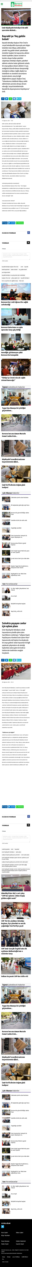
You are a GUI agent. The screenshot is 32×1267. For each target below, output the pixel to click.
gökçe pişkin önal (15, 278)
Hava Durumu (5, 1241)
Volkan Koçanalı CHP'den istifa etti (14, 976)
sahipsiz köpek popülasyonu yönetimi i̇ (11, 855)
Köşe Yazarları (5, 1235)
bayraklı (26, 266)
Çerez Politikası (16, 1257)
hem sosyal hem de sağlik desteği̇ (10, 281)
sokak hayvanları (6, 849)
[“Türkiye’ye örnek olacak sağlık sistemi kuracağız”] (16, 367)
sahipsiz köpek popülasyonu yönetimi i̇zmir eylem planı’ (15, 862)
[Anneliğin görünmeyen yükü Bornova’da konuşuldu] (16, 342)
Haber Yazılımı (5, 1261)
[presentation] (28, 232)
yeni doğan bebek (6, 272)
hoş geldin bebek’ (23, 269)
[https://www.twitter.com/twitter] (2, 1226)
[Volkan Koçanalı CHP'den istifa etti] (16, 965)
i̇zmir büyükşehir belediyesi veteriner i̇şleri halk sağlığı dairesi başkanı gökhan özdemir (14, 865)
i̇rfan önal (21, 281)
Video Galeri (19, 1233)
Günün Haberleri (21, 1241)
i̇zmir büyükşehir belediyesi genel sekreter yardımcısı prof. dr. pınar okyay (15, 858)
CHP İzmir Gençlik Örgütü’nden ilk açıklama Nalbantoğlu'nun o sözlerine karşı (14, 951)
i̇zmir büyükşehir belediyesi (8, 852)
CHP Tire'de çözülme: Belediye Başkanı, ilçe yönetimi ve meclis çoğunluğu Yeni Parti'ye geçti (13, 923)
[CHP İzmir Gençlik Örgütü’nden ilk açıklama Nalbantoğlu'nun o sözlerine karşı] (16, 938)
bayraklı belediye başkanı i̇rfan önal (10, 266)
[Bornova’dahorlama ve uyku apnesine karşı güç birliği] (16, 317)
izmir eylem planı (25, 855)
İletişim (9, 1257)
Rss (3, 1259)
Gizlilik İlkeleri (25, 1257)
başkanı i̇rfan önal (6, 278)
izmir (22, 266)
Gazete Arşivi (20, 1244)
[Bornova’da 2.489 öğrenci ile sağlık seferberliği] (16, 291)
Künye (3, 1257)
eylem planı (18, 852)
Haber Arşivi (4, 1244)
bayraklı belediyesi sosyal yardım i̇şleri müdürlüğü (13, 275)
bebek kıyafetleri (6, 269)
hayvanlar (17, 849)
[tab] (28, 233)
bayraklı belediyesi (25, 278)
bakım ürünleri (14, 269)
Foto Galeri (4, 1233)
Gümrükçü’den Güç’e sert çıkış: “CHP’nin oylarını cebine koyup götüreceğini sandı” (13, 895)
